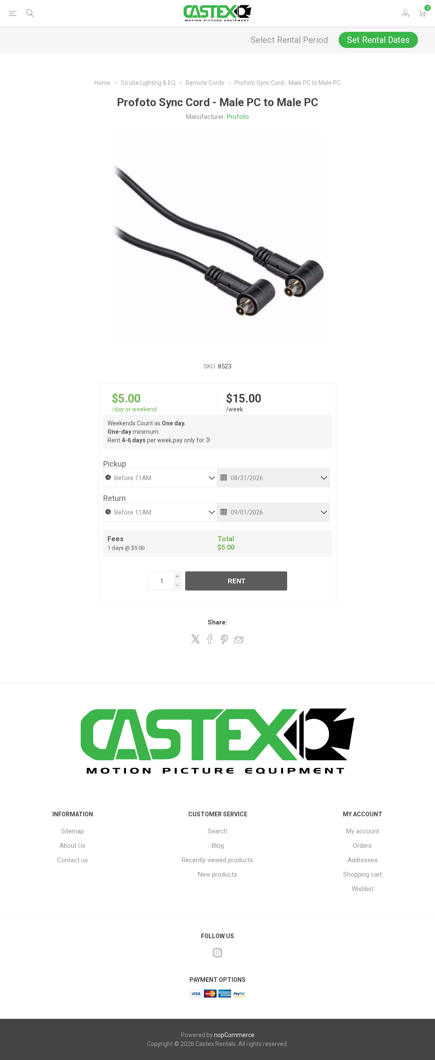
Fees (115, 539)
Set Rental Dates (378, 40)
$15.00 (243, 398)
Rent (236, 581)
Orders (362, 845)
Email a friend (239, 639)
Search (217, 831)
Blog (218, 845)
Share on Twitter (195, 639)
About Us (72, 845)
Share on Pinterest (224, 639)
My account (362, 831)
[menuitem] (72, 831)
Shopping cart (362, 874)
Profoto (238, 117)
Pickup (114, 463)
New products (217, 874)
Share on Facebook (210, 639)
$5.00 (126, 398)
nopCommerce (234, 1035)
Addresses (362, 860)
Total (226, 539)
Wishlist (362, 889)
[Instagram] (217, 952)
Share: (217, 622)
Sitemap (72, 831)
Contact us (72, 860)
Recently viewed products (217, 860)
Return (114, 498)
